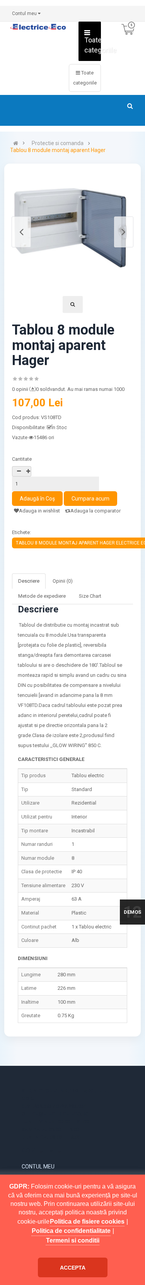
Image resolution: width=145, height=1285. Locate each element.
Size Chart (90, 596)
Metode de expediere (42, 596)
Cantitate (22, 459)
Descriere (28, 581)
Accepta (72, 1268)
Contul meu (38, 1166)
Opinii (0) (63, 581)
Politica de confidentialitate (71, 1231)
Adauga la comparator (95, 511)
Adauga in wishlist (39, 511)
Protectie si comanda (58, 143)
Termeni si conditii (72, 1240)
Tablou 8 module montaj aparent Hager (58, 150)
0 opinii (20, 389)
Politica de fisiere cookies (87, 1221)
